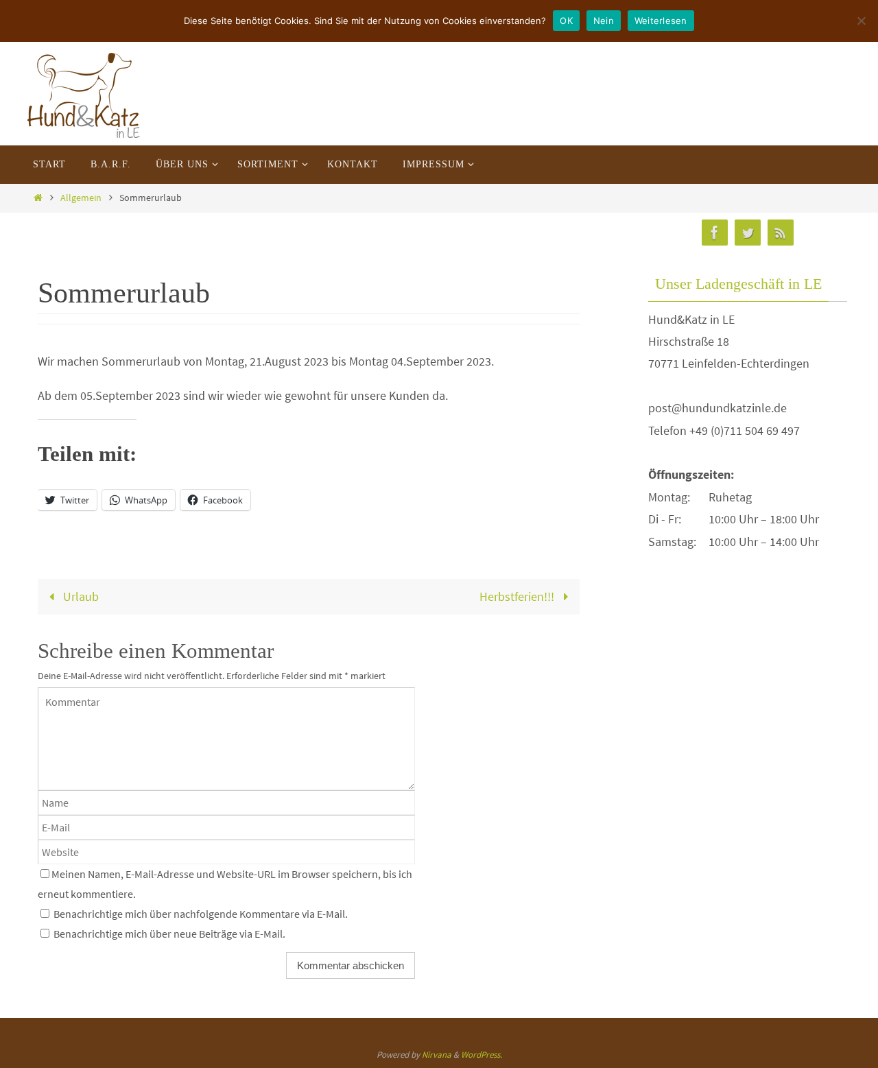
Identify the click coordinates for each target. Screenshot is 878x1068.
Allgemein (81, 197)
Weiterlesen (660, 20)
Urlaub (79, 596)
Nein (603, 20)
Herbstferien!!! (518, 596)
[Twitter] (748, 232)
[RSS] (781, 232)
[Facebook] (715, 232)
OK (566, 20)
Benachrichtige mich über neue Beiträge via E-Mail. (169, 933)
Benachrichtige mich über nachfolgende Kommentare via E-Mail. (201, 914)
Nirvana (436, 1054)
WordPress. (481, 1054)
